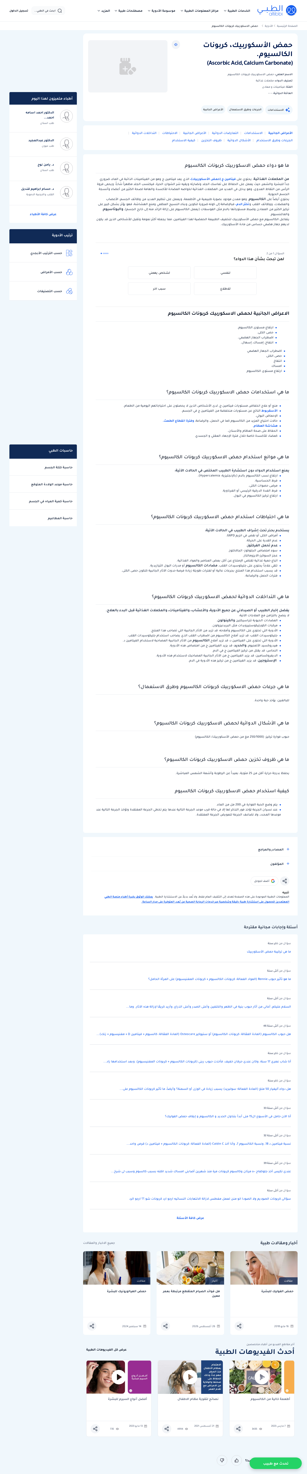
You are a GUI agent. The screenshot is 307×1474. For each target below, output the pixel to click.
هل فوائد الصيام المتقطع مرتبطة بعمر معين (191, 1293)
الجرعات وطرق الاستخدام (274, 140)
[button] (237, 10)
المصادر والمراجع (271, 849)
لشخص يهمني (159, 272)
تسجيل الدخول (18, 11)
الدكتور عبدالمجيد (41, 140)
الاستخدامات (276, 110)
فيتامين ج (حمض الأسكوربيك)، (213, 178)
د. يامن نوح (46, 164)
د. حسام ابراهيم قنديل (37, 188)
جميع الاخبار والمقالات (99, 1243)
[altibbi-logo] (277, 10)
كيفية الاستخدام (183, 140)
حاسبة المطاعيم (60, 518)
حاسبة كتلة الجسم (58, 467)
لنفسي (225, 272)
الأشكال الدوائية (239, 140)
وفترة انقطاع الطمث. (179, 420)
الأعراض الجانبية (213, 109)
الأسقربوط (269, 410)
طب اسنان (47, 123)
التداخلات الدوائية (143, 133)
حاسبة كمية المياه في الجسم (50, 501)
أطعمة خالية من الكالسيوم (270, 1399)
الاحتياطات (169, 133)
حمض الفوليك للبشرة (277, 1291)
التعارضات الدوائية (224, 133)
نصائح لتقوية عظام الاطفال (198, 1399)
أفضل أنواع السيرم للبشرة (127, 1399)
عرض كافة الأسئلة (190, 1217)
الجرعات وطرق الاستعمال (245, 109)
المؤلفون (277, 863)
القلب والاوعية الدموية (40, 194)
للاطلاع (225, 288)
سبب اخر (159, 288)
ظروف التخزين (211, 140)
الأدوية (269, 26)
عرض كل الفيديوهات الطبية (106, 1350)
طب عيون (48, 146)
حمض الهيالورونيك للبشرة (126, 1291)
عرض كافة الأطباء (43, 214)
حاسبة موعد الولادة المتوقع (51, 484)
